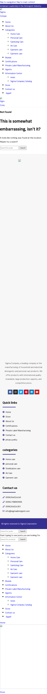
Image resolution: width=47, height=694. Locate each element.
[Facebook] (10, 392)
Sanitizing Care (16, 42)
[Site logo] (3, 16)
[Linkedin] (31, 392)
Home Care (15, 34)
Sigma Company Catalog (21, 81)
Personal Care (16, 38)
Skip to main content (25, 2)
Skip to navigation (8, 2)
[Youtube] (37, 392)
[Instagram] (15, 392)
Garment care (16, 50)
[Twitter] (21, 392)
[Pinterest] (26, 392)
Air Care (13, 46)
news (12, 77)
